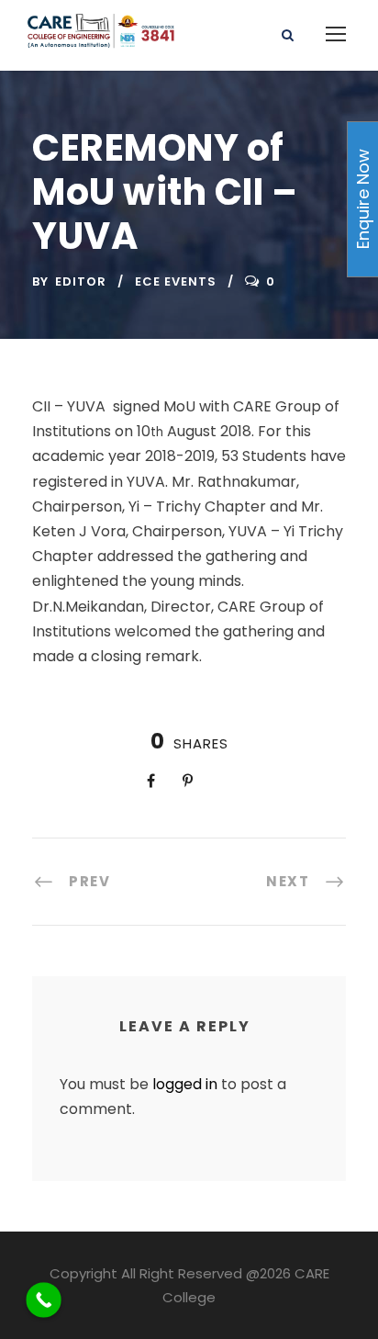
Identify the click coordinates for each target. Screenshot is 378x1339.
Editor (80, 281)
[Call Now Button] (43, 1300)
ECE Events (176, 281)
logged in (184, 1084)
